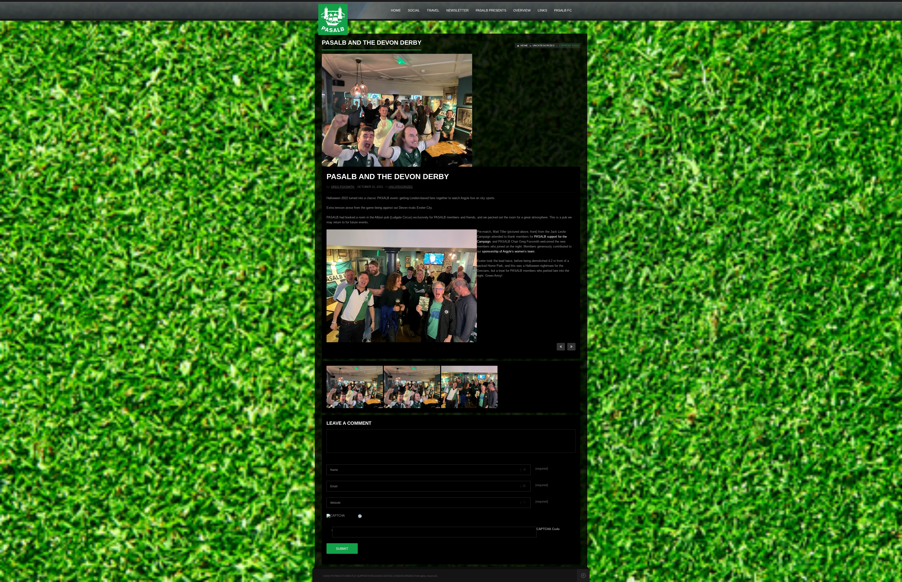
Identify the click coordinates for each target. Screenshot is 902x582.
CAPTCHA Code (548, 529)
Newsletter (457, 10)
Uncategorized (544, 45)
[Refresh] (360, 517)
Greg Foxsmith (342, 187)
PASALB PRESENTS (491, 10)
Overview (522, 10)
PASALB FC (563, 10)
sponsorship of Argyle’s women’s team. (508, 251)
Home (396, 10)
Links (542, 10)
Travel (433, 10)
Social (414, 10)
